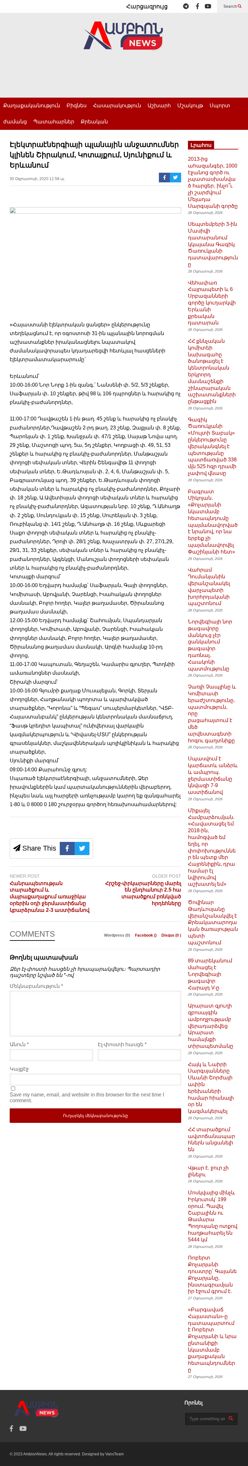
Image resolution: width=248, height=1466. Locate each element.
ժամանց (15, 121)
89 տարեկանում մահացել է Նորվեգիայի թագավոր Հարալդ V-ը (210, 974)
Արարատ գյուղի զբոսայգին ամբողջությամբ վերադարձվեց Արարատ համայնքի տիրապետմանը (210, 1026)
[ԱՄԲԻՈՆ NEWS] (124, 40)
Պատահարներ (53, 121)
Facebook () (146, 935)
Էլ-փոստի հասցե (122, 1044)
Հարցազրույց (147, 6)
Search (230, 6)
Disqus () (171, 935)
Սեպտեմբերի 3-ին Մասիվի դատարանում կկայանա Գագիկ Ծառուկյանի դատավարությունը (213, 244)
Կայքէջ (19, 1069)
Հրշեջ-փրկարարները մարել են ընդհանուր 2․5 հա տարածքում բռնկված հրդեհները (143, 893)
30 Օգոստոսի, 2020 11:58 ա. (37, 179)
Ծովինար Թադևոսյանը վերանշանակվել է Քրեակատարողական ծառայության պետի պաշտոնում (213, 922)
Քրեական (94, 121)
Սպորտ (220, 105)
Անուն (19, 1044)
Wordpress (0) (117, 935)
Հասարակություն (117, 105)
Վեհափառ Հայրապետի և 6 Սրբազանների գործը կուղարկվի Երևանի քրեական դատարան (212, 303)
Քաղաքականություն (31, 105)
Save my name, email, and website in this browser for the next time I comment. (87, 1097)
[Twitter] (175, 177)
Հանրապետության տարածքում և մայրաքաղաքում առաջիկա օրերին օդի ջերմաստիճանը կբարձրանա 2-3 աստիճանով (49, 897)
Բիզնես (77, 105)
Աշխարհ (159, 105)
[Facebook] (197, 6)
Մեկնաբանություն (36, 986)
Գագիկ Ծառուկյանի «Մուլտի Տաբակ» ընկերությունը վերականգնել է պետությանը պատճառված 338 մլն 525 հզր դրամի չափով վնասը (212, 446)
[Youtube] (208, 6)
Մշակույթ (190, 105)
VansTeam (114, 1454)
